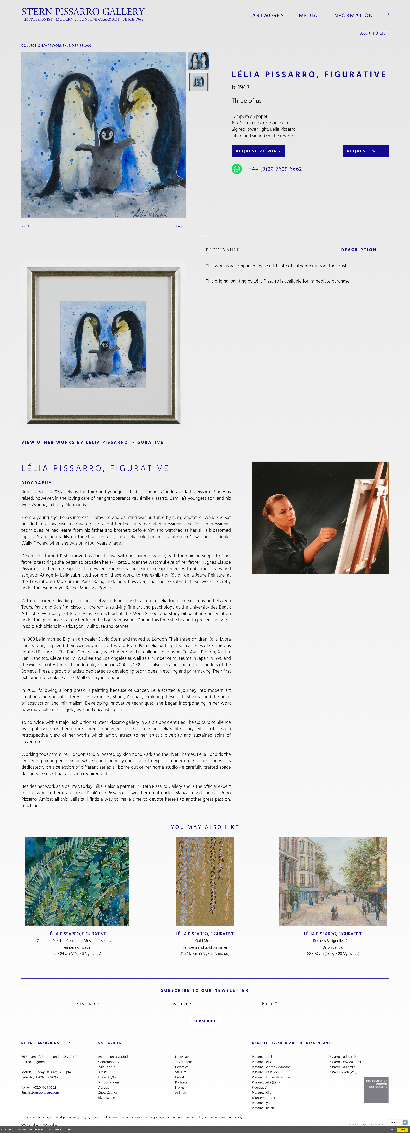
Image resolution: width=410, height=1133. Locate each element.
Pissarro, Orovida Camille (346, 1061)
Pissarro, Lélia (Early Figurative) (266, 1085)
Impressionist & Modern (115, 1056)
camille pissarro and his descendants (292, 1043)
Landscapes (183, 1056)
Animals (180, 1092)
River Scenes (107, 1097)
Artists (103, 1072)
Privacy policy (48, 1125)
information (352, 15)
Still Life (180, 1072)
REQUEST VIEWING (258, 151)
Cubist (179, 1077)
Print (27, 226)
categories (110, 1043)
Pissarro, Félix (261, 1061)
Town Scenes (184, 1061)
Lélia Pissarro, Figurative (77, 934)
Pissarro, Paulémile (342, 1067)
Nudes (179, 1087)
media (308, 15)
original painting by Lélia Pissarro (247, 281)
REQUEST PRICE (365, 151)
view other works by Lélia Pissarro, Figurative (92, 442)
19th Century (107, 1067)
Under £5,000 (78, 45)
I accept (402, 1129)
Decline (392, 1129)
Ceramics (181, 1067)
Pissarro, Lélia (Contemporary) (263, 1095)
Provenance (223, 249)
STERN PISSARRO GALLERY (46, 1043)
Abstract (104, 1087)
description (359, 249)
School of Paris (108, 1082)
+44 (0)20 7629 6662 (275, 169)
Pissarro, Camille (263, 1056)
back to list (374, 33)
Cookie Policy (29, 1125)
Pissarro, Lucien (263, 1108)
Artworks (268, 15)
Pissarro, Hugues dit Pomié (271, 1077)
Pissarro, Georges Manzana (271, 1067)
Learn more (66, 1129)
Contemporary (108, 1061)
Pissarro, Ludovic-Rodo (345, 1056)
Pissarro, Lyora (262, 1102)
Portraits (181, 1082)
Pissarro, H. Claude (265, 1072)
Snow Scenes (107, 1092)
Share (179, 226)
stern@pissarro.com (45, 1092)
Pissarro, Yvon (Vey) (343, 1072)
